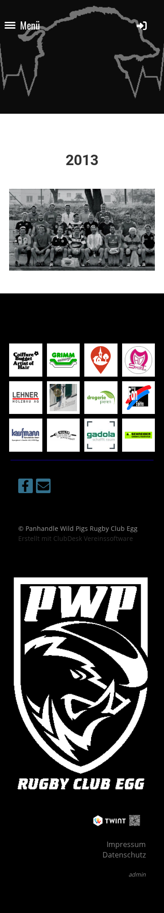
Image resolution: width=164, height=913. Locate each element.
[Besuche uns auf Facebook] (25, 487)
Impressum (126, 844)
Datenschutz (124, 855)
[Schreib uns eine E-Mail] (43, 487)
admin (137, 874)
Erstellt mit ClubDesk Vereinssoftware (75, 538)
